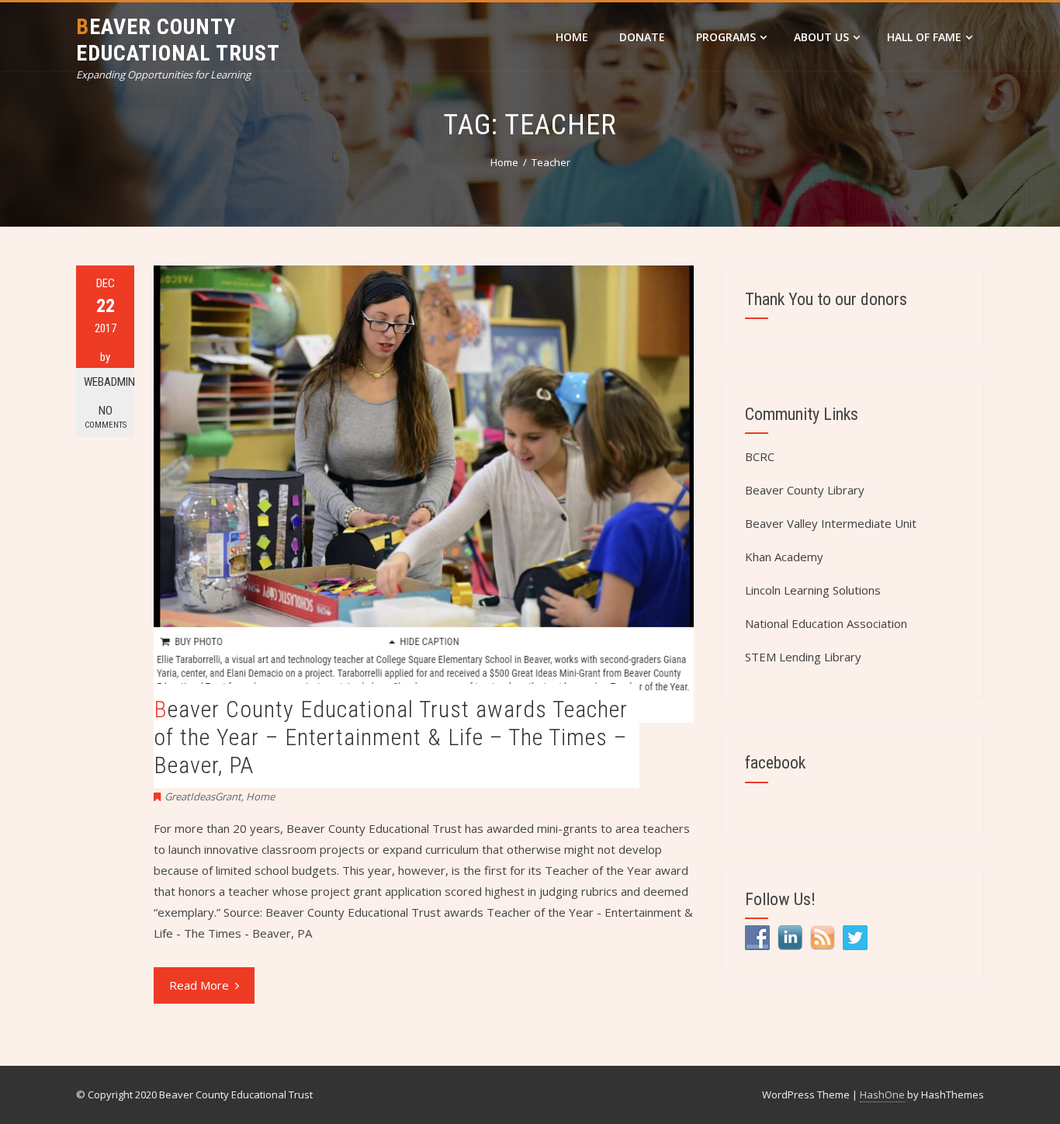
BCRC (759, 456)
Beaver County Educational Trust (178, 40)
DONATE (642, 36)
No (105, 417)
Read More (199, 985)
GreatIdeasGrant (203, 796)
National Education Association (826, 623)
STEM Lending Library (803, 656)
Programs (726, 36)
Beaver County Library (804, 490)
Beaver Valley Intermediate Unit (830, 523)
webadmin (109, 382)
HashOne (882, 1094)
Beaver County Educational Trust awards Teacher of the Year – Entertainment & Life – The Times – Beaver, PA (391, 737)
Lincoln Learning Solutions (813, 590)
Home (572, 36)
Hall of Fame (924, 36)
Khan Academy (784, 556)
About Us (821, 36)
